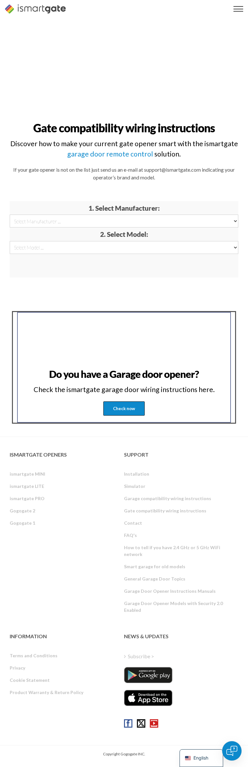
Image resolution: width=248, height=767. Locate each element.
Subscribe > (141, 656)
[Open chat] (232, 751)
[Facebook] (128, 723)
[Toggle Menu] (238, 9)
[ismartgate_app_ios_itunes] (148, 698)
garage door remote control (110, 154)
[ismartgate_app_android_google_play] (148, 675)
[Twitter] (141, 723)
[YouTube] (154, 723)
